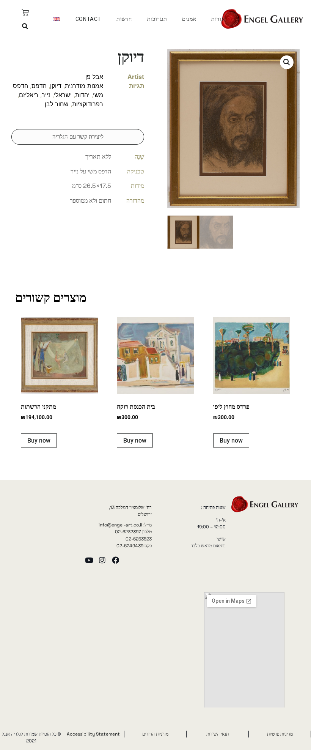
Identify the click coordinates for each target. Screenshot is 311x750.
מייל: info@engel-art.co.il (125, 525)
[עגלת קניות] (25, 12)
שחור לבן (57, 104)
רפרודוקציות (87, 104)
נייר (46, 95)
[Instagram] (102, 560)
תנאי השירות (217, 734)
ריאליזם (28, 95)
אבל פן (94, 76)
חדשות (124, 19)
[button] (25, 26)
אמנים (189, 19)
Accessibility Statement (93, 734)
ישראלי (63, 95)
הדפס (39, 86)
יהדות (82, 95)
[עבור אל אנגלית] (57, 19)
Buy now (231, 440)
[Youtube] (89, 560)
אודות (218, 19)
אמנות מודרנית (84, 86)
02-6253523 (139, 539)
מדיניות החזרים (155, 734)
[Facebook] (115, 560)
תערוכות (157, 19)
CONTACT (88, 19)
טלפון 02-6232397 (133, 532)
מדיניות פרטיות (280, 734)
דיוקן (55, 86)
